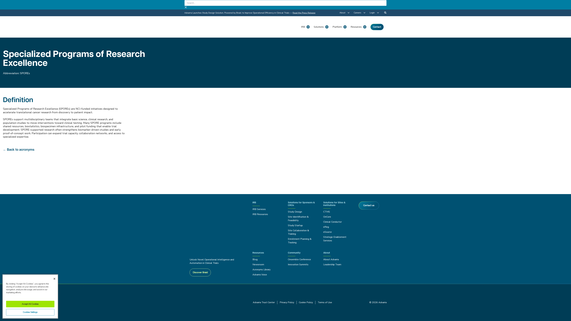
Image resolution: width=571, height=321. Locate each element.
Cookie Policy (306, 302)
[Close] (54, 279)
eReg (326, 227)
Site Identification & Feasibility (298, 218)
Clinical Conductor (332, 222)
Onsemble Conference (299, 259)
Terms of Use (325, 302)
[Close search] (185, 8)
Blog (255, 259)
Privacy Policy (287, 302)
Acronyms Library (261, 269)
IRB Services (259, 209)
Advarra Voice (259, 274)
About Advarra (331, 259)
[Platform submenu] (345, 27)
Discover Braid (200, 272)
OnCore (327, 216)
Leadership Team (332, 264)
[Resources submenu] (364, 27)
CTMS (326, 211)
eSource (327, 232)
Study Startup (295, 225)
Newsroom (258, 264)
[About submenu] (348, 13)
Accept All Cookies (30, 304)
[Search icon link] (385, 13)
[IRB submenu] (308, 27)
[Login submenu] (378, 13)
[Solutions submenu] (326, 27)
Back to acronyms (20, 150)
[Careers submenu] (364, 13)
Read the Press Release (304, 12)
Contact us (368, 205)
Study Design (295, 211)
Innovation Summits (298, 264)
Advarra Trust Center (264, 302)
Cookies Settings (30, 312)
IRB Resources (260, 214)
